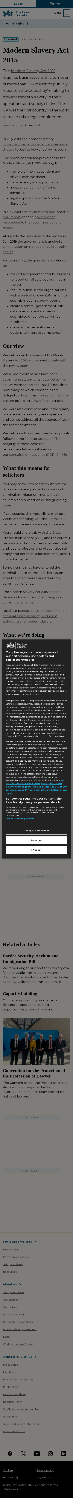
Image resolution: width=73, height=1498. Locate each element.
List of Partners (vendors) (20, 818)
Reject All (36, 840)
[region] (36, 749)
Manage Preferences (37, 830)
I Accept (36, 850)
